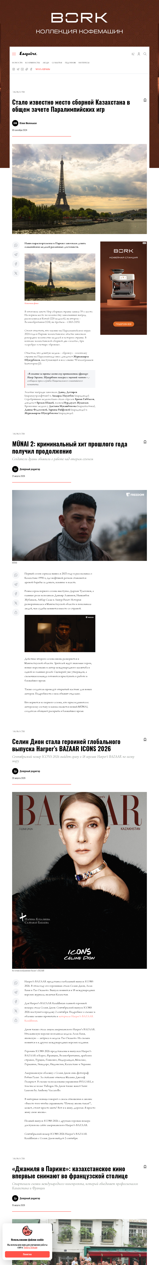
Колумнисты (32, 62)
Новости (17, 62)
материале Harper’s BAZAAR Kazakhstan (59, 1018)
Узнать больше (30, 1247)
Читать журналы (42, 69)
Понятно (27, 1254)
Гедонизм (70, 62)
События (57, 62)
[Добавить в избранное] (145, 100)
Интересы (84, 62)
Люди (46, 62)
